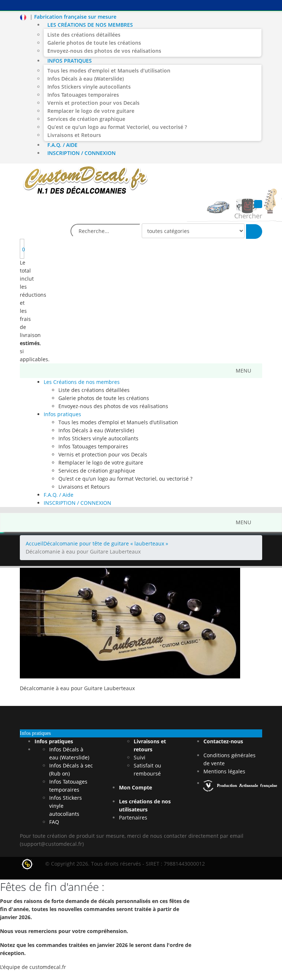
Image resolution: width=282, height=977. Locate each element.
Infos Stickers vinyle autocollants (89, 86)
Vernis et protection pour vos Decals (93, 102)
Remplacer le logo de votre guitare (90, 110)
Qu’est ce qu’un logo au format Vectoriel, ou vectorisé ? (117, 126)
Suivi (139, 757)
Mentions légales (224, 771)
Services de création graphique (86, 118)
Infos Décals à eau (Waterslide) (85, 78)
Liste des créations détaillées (83, 34)
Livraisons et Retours (74, 135)
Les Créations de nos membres (90, 24)
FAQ (54, 821)
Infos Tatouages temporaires (83, 94)
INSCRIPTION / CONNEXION (81, 152)
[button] (243, 370)
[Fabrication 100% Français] (240, 783)
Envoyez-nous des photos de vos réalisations (104, 50)
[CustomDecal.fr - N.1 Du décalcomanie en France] (85, 181)
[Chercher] (254, 231)
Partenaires (133, 817)
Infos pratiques (69, 60)
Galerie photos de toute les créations (94, 42)
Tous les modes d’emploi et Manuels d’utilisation (108, 70)
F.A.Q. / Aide (62, 144)
